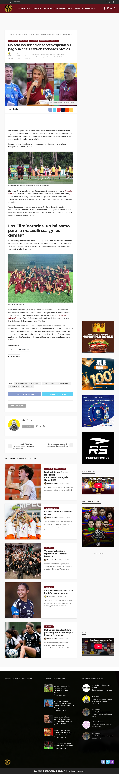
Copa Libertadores (62, 8)
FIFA (58, 54)
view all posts (28, 426)
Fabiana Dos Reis (52, 483)
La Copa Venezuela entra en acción (58, 512)
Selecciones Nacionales (48, 41)
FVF (62, 54)
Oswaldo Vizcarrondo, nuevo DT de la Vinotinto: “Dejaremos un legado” (63, 732)
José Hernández (38, 57)
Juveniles (33, 41)
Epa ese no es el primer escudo (102, 690)
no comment (28, 57)
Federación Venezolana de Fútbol (45, 54)
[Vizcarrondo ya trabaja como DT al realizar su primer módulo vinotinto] (48, 719)
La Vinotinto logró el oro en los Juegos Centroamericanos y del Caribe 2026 (57, 476)
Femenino (37, 8)
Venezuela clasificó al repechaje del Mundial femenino (55, 553)
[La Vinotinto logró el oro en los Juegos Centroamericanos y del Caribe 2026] (23, 482)
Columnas (13, 41)
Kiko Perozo (10, 57)
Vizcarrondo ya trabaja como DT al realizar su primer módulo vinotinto (63, 719)
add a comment (17, 406)
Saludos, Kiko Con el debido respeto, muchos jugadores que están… (102, 714)
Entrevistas (87, 8)
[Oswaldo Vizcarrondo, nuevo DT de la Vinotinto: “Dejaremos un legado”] (48, 732)
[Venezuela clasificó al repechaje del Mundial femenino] (23, 561)
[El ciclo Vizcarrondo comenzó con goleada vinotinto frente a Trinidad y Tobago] (48, 703)
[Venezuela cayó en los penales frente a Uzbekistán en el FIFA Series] (48, 688)
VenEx (77, 8)
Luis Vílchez (51, 596)
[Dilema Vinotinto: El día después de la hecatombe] (48, 745)
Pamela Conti (58, 57)
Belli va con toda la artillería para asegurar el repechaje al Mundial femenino (58, 632)
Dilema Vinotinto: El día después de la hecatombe (63, 744)
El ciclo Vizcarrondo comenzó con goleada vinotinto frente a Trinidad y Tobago (64, 705)
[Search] (115, 8)
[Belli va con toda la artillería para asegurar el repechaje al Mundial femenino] (23, 640)
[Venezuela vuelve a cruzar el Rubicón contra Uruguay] (23, 600)
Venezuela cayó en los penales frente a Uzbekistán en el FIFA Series (62, 689)
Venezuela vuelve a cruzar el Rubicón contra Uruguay (58, 591)
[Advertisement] (59, 18)
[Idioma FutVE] (8, 8)
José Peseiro (48, 57)
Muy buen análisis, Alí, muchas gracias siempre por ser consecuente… (102, 701)
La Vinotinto (22, 8)
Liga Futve (47, 8)
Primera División (51, 508)
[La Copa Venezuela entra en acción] (23, 521)
